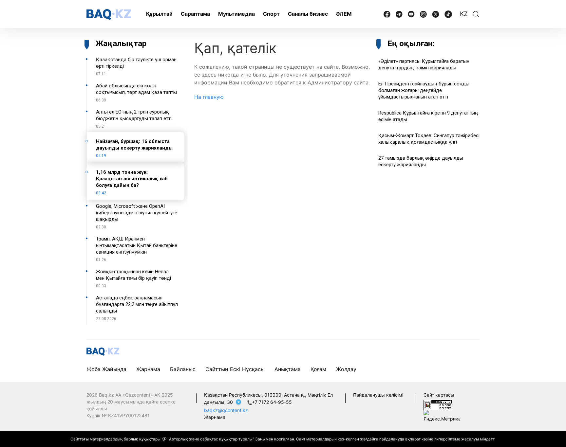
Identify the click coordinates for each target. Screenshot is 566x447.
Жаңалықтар (121, 43)
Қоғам (318, 369)
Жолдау (346, 369)
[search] (476, 14)
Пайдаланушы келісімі (378, 395)
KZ (464, 14)
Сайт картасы (439, 395)
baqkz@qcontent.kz (226, 410)
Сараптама (195, 13)
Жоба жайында (106, 369)
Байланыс (183, 369)
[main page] (108, 14)
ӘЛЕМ (344, 13)
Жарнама (148, 369)
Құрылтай (159, 13)
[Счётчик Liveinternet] (438, 404)
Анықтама (287, 369)
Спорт (271, 13)
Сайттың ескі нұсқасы (235, 369)
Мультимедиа (236, 13)
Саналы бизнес (308, 13)
